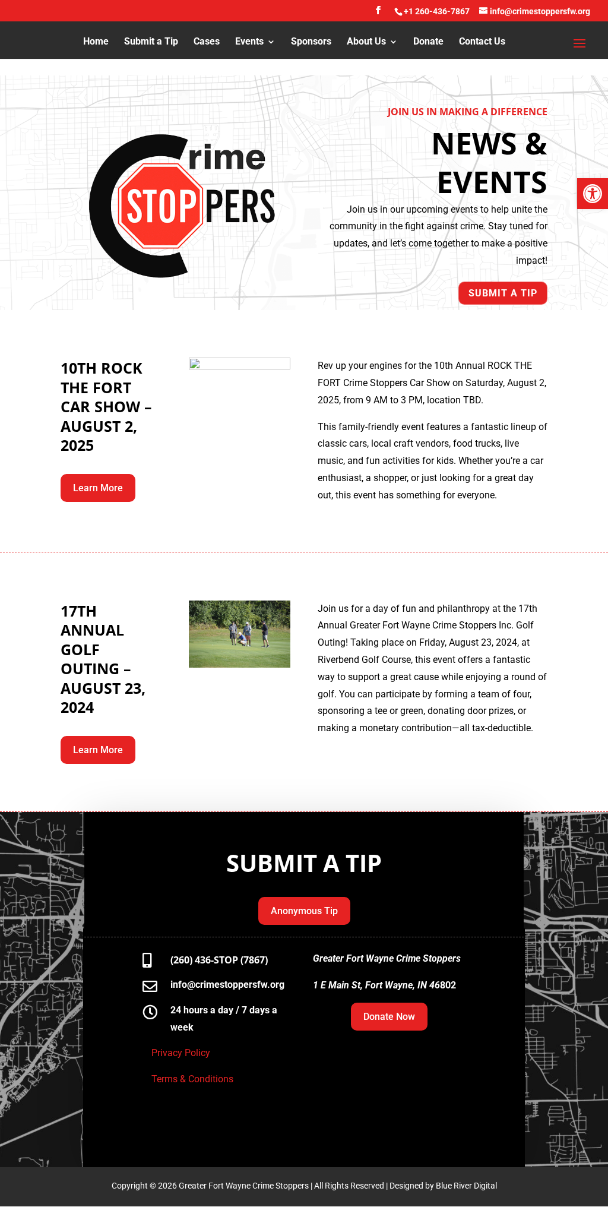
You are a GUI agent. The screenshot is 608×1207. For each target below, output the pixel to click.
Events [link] (249, 42)
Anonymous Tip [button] (304, 911)
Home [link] (96, 42)
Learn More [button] (98, 488)
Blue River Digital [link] (466, 1185)
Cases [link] (207, 42)
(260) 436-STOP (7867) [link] (219, 959)
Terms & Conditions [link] (193, 1079)
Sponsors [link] (311, 42)
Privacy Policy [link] (180, 1053)
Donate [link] (428, 42)
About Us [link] (366, 42)
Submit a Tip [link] (151, 42)
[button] (378, 13)
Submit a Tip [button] (502, 293)
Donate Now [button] (389, 1016)
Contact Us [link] (482, 42)
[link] (592, 193)
